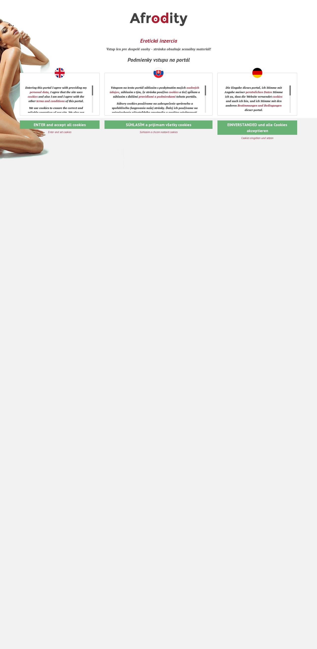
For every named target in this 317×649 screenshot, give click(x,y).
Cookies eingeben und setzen (257, 138)
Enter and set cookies (59, 132)
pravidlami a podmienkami (157, 96)
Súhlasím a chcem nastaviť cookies (159, 132)
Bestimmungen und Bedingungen (260, 105)
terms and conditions (50, 101)
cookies (33, 96)
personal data (39, 92)
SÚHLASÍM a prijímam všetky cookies (158, 124)
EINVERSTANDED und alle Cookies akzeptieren (257, 127)
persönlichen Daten (259, 92)
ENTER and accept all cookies (60, 124)
